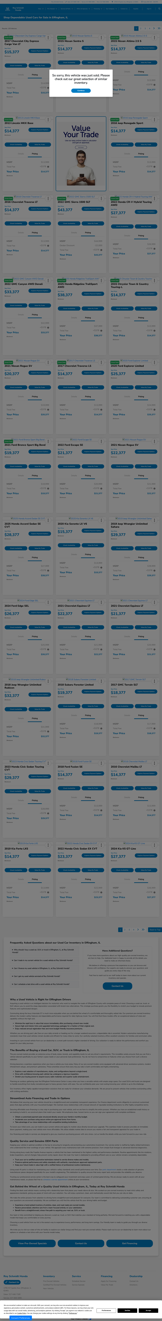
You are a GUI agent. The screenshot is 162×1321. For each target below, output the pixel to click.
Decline (127, 1310)
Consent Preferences (20, 1318)
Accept (148, 1310)
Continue (81, 90)
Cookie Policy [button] (21, 1313)
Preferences (106, 1310)
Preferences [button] (73, 1313)
